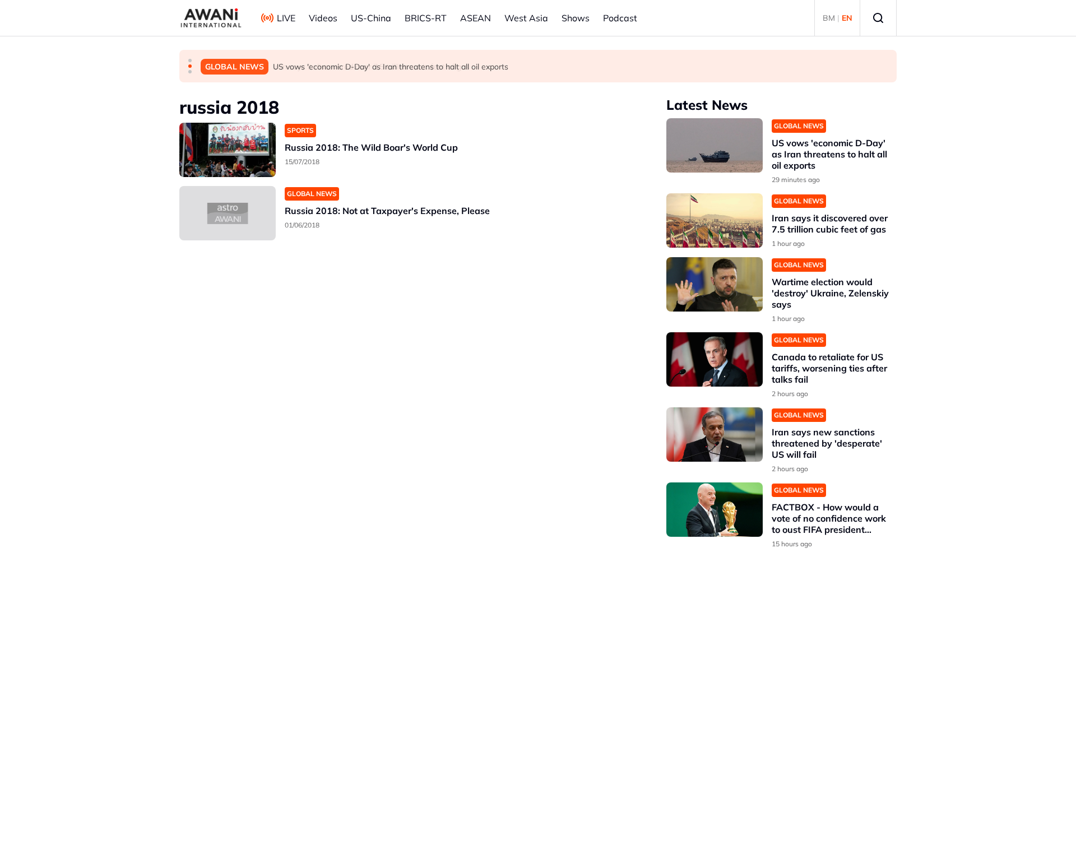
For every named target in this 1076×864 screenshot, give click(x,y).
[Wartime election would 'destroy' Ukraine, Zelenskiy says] (714, 284)
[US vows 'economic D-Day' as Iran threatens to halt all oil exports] (714, 145)
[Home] (211, 18)
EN (847, 18)
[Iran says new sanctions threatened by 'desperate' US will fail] (714, 434)
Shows (576, 18)
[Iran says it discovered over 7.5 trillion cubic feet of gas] (714, 220)
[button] (190, 60)
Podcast (620, 18)
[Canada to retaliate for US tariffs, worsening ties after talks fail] (714, 359)
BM (829, 18)
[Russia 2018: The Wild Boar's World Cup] (227, 150)
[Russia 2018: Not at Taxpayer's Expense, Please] (227, 213)
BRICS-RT (426, 18)
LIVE (286, 18)
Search (878, 18)
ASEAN (475, 18)
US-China (371, 18)
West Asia (526, 18)
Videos (323, 18)
